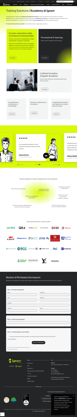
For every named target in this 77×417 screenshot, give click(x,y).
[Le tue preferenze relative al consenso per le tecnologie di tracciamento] (75, 1)
